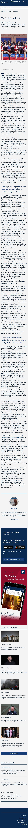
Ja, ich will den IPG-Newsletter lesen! (13, 559)
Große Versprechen (6, 717)
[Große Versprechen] (10, 710)
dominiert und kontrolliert (15, 294)
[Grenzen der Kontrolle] (10, 637)
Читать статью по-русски (7, 69)
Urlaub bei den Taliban (7, 792)
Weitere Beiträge (14, 519)
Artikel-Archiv (14, 753)
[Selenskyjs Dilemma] (10, 661)
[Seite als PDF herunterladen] (11, 491)
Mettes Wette (4, 740)
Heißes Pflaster (5, 779)
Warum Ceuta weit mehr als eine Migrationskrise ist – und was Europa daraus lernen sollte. (13, 648)
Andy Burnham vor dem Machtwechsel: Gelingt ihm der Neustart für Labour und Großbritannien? (13, 721)
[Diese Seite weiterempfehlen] (8, 13)
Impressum (22, 818)
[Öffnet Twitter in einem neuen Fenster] (2, 13)
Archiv (24, 824)
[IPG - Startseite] (4, 2)
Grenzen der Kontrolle (6, 644)
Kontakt (23, 816)
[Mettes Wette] (10, 733)
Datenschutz (21, 820)
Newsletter (22, 822)
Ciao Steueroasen (5, 767)
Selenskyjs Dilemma (6, 668)
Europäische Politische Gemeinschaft (12, 438)
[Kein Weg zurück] (10, 685)
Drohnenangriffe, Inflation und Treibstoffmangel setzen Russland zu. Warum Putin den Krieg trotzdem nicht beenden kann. (13, 697)
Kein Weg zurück (5, 692)
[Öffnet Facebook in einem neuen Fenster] (5, 13)
